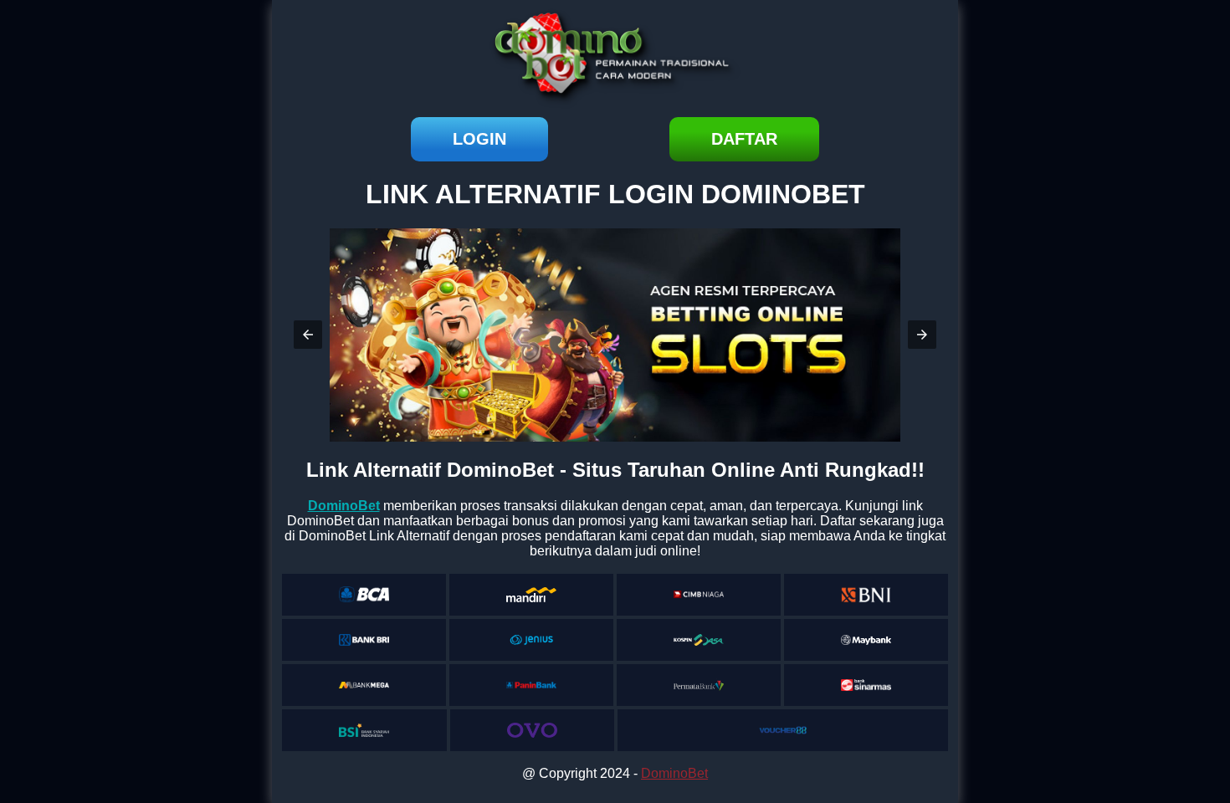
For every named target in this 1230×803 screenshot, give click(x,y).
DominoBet (674, 773)
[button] (308, 334)
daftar (744, 139)
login (479, 139)
